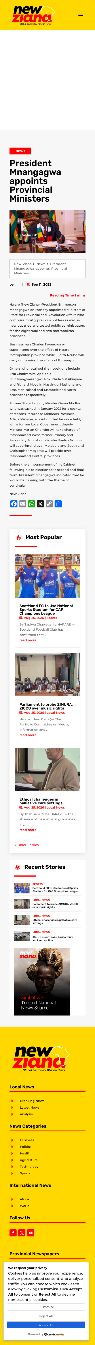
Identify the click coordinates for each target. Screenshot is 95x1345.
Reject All (46, 1316)
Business (27, 1140)
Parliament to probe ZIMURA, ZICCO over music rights (46, 706)
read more (27, 640)
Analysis (26, 1114)
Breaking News (32, 1101)
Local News (56, 713)
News (20, 151)
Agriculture (29, 1160)
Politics (25, 1147)
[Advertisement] (47, 80)
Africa (24, 1199)
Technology (29, 1167)
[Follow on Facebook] (13, 1232)
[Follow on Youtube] (30, 1232)
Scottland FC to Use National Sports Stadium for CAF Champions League (46, 610)
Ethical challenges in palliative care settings (41, 801)
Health (25, 1153)
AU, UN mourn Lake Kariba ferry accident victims (52, 939)
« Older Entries (27, 845)
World (25, 1206)
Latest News (29, 1107)
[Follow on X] (21, 1232)
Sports (52, 618)
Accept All (46, 1325)
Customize (46, 1307)
